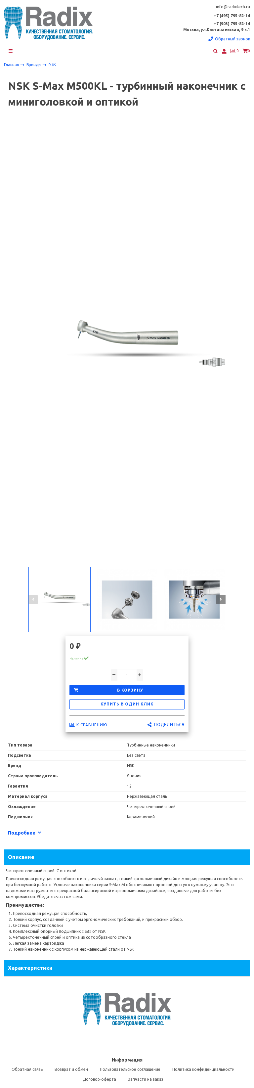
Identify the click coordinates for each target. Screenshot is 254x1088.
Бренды (34, 64)
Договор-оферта (99, 1079)
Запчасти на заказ (145, 1079)
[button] (33, 599)
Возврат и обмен (71, 1069)
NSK (52, 64)
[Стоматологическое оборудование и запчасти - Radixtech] (48, 23)
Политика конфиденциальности (203, 1069)
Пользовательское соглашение (130, 1069)
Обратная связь (27, 1069)
